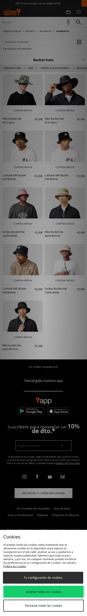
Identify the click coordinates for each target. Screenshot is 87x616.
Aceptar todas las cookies (43, 592)
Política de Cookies (14, 566)
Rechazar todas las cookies (43, 606)
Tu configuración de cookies (43, 578)
